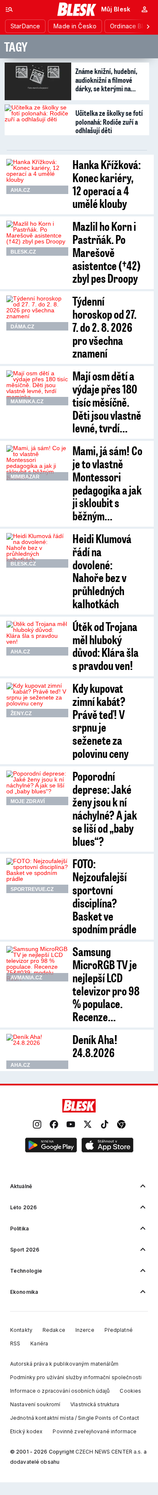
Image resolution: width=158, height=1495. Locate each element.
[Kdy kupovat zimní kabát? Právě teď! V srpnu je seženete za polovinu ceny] (37, 700)
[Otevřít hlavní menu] (9, 9)
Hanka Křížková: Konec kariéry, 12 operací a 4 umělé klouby (106, 183)
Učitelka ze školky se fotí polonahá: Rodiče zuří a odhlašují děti (109, 121)
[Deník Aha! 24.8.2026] (37, 1051)
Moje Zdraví (28, 801)
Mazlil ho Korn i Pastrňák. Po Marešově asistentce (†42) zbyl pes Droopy (106, 252)
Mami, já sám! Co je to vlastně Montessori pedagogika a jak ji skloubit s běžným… (107, 483)
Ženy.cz (21, 713)
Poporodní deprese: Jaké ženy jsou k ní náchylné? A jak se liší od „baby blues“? (104, 808)
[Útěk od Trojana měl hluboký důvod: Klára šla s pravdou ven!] (37, 638)
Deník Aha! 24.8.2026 (95, 1045)
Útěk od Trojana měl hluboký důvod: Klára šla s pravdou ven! (105, 645)
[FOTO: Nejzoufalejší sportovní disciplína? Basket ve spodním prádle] (37, 875)
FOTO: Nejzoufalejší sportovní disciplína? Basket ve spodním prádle (104, 895)
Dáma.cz (22, 327)
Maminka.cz (27, 401)
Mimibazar (25, 477)
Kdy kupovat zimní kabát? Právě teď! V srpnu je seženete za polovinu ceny (100, 720)
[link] (37, 1124)
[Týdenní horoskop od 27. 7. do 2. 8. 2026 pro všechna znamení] (37, 312)
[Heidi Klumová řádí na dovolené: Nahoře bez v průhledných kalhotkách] (37, 550)
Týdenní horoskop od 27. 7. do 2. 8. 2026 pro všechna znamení (104, 327)
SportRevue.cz (32, 889)
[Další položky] (148, 26)
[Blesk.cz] (76, 9)
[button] (51, 1145)
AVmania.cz (26, 978)
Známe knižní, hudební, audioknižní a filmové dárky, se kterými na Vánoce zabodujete (106, 79)
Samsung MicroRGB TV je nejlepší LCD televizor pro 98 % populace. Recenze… (105, 983)
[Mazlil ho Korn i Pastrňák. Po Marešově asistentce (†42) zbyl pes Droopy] (37, 238)
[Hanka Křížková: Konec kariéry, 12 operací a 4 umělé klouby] (37, 176)
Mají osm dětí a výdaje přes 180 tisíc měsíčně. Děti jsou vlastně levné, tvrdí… (106, 401)
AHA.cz (20, 190)
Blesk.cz (23, 252)
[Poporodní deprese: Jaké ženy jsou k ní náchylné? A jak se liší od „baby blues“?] (37, 788)
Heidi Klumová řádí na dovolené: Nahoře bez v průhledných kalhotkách (101, 570)
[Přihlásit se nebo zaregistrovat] (144, 9)
